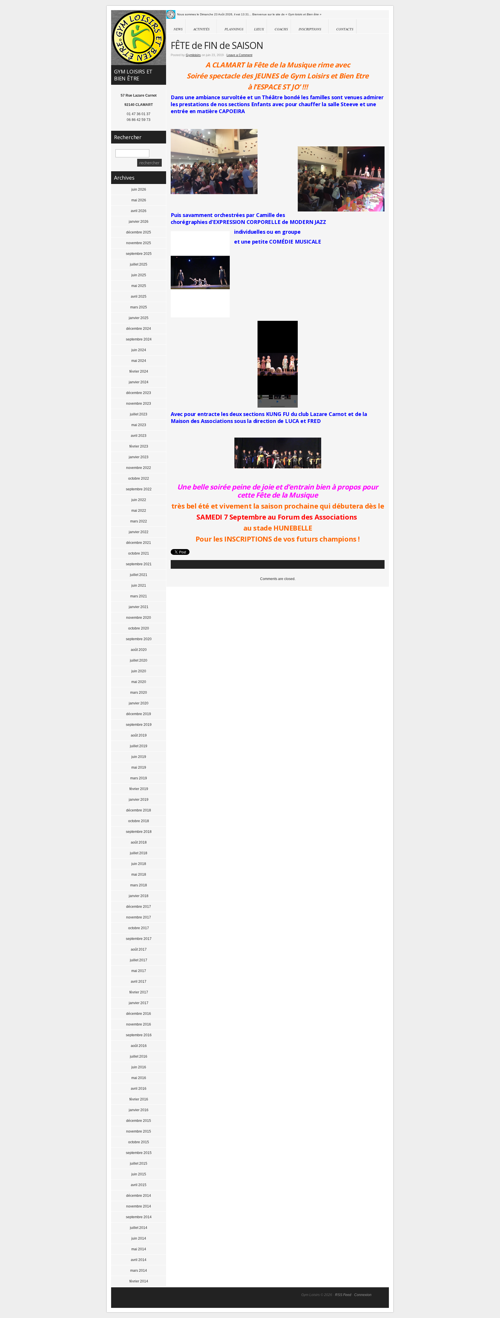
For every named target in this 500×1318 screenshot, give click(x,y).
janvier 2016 (138, 1110)
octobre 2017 (138, 928)
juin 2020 (138, 671)
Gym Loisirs (138, 37)
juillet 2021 (138, 575)
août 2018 (139, 842)
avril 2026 (138, 211)
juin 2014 (138, 1238)
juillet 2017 (138, 960)
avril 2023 (138, 436)
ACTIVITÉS (197, 29)
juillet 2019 (138, 746)
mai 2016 (138, 1078)
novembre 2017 (138, 917)
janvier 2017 (138, 1003)
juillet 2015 (138, 1163)
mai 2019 (138, 767)
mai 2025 (138, 286)
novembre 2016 (138, 1024)
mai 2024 (138, 361)
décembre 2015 (138, 1121)
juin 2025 (138, 275)
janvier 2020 (138, 703)
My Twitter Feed (170, 14)
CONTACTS (344, 29)
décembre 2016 (138, 1014)
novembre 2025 (138, 243)
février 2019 (138, 789)
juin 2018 (138, 864)
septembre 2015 (139, 1153)
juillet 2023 (138, 414)
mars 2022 (138, 521)
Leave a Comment (239, 55)
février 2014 (138, 1281)
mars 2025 (138, 307)
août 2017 (139, 949)
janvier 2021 (138, 607)
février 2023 (138, 446)
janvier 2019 (138, 800)
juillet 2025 (138, 264)
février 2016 (138, 1099)
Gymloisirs (193, 55)
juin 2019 (138, 757)
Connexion (363, 1295)
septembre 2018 (139, 832)
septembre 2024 (139, 339)
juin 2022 (138, 500)
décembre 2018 (138, 810)
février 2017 (138, 992)
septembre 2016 (139, 1035)
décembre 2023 (138, 393)
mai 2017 (138, 971)
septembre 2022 (139, 489)
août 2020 (139, 650)
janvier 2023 (138, 457)
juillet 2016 (138, 1056)
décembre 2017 (138, 907)
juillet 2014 (138, 1228)
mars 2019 (138, 778)
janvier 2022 (138, 532)
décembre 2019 (138, 714)
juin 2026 (138, 189)
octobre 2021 (138, 553)
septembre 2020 (139, 639)
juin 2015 (138, 1174)
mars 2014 (138, 1271)
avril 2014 (138, 1260)
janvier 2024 (138, 382)
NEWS (178, 29)
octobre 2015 (138, 1142)
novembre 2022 (138, 468)
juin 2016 (138, 1067)
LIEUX (259, 29)
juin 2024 (138, 350)
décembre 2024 (138, 329)
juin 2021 (138, 585)
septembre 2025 (139, 254)
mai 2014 (138, 1249)
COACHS (281, 29)
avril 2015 (138, 1185)
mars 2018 (138, 885)
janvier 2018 (138, 896)
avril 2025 (138, 296)
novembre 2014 (138, 1206)
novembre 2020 (138, 618)
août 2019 (139, 735)
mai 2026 (138, 200)
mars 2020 (138, 693)
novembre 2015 (138, 1131)
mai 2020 (138, 682)
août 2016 (139, 1046)
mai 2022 (138, 511)
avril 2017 (138, 982)
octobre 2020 (138, 628)
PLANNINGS (234, 29)
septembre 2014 (139, 1217)
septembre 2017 (139, 939)
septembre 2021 (139, 564)
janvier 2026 (138, 222)
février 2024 (138, 371)
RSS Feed (343, 1295)
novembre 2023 (138, 404)
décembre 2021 (138, 543)
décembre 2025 (138, 232)
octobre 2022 (138, 478)
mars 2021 (138, 596)
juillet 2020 (138, 660)
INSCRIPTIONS (306, 29)
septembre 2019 (139, 725)
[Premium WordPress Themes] (380, 1298)
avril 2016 (138, 1089)
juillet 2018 (138, 853)
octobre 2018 (138, 821)
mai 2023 (138, 425)
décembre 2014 (138, 1196)
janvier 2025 (138, 318)
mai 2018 (138, 874)
